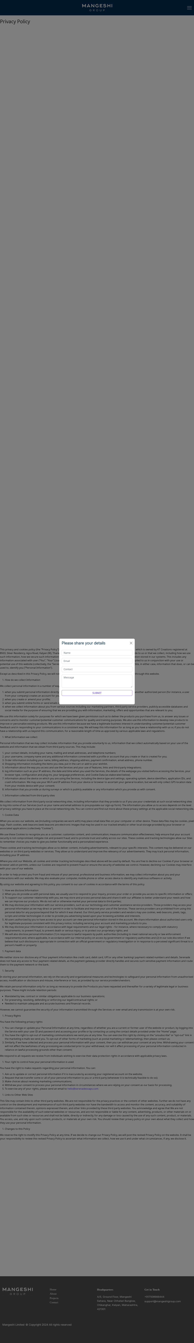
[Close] (131, 643)
